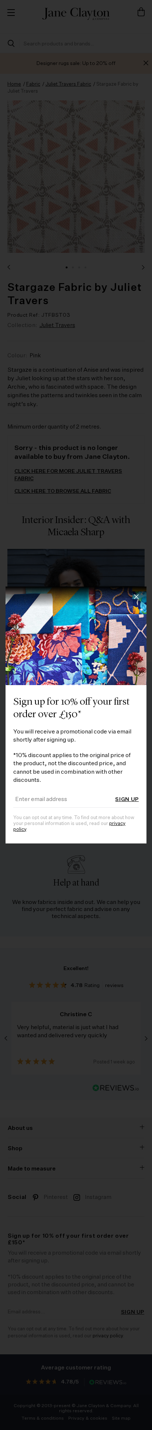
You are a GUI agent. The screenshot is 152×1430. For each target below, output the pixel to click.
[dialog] (76, 715)
